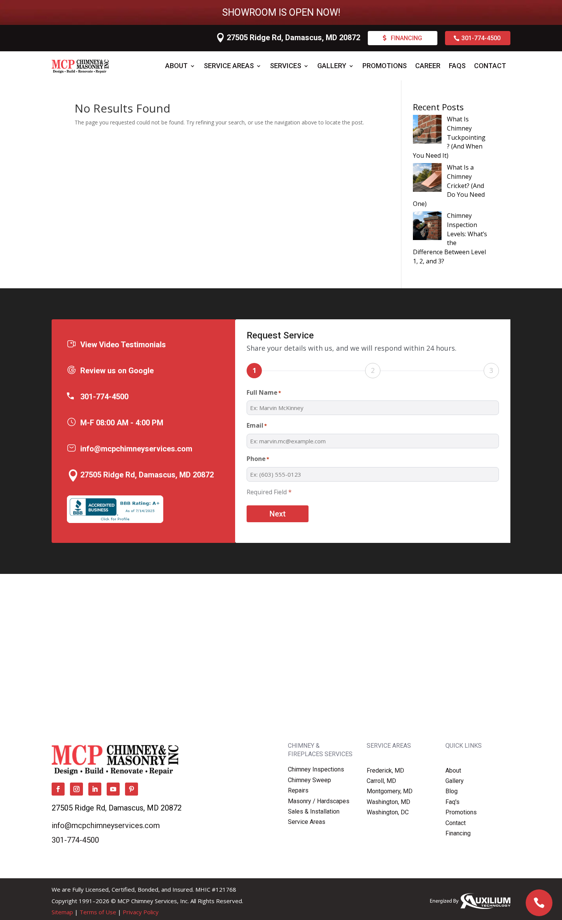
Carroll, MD (381, 780)
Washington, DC (388, 812)
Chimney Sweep (309, 780)
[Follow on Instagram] (76, 789)
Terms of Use (98, 912)
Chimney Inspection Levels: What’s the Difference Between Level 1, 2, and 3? (450, 238)
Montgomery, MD (390, 791)
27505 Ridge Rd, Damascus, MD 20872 (293, 37)
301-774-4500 (480, 38)
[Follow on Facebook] (58, 789)
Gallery (331, 66)
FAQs (457, 66)
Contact (490, 66)
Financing (406, 38)
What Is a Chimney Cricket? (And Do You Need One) (449, 185)
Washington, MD (388, 802)
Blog (451, 791)
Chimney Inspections (316, 769)
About (176, 66)
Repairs (298, 790)
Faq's (452, 802)
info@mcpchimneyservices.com (136, 448)
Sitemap (62, 912)
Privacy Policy (141, 912)
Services (285, 66)
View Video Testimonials (123, 344)
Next (278, 513)
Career (427, 66)
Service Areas (229, 66)
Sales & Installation (313, 811)
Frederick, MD (385, 770)
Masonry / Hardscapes (318, 801)
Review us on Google (117, 370)
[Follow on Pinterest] (131, 789)
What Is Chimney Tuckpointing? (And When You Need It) (449, 137)
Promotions (384, 66)
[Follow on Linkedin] (94, 789)
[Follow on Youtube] (113, 789)
